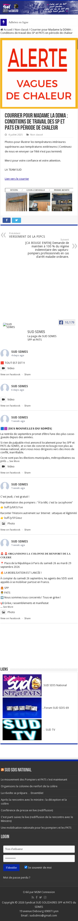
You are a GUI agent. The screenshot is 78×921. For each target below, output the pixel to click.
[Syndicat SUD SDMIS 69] (39, 8)
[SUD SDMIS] (11, 325)
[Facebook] (36, 897)
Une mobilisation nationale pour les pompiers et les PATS (36, 827)
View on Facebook (10, 374)
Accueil (7, 29)
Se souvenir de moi (39, 867)
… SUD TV (48, 729)
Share (27, 374)
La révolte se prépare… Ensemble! (22, 793)
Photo (11, 523)
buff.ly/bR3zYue (13, 507)
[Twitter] (40, 897)
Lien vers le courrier (17, 178)
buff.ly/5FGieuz (13, 517)
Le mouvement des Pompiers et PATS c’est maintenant (34, 779)
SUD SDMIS (19, 351)
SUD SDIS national (18, 770)
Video (11, 368)
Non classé (21, 29)
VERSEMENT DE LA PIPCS (27, 235)
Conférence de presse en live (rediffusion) (27, 810)
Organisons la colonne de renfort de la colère (29, 786)
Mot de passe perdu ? (16, 877)
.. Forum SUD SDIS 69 (55, 707)
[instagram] (45, 897)
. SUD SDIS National (54, 685)
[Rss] (32, 897)
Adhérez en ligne (18, 22)
